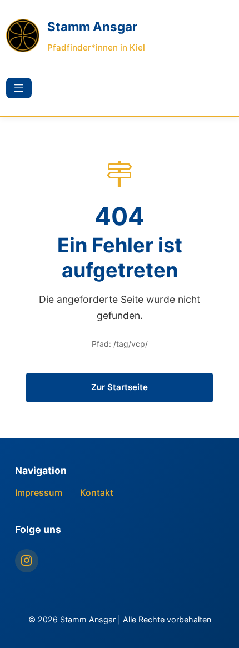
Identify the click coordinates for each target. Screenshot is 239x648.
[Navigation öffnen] (19, 88)
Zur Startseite (119, 387)
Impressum (38, 492)
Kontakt (96, 492)
